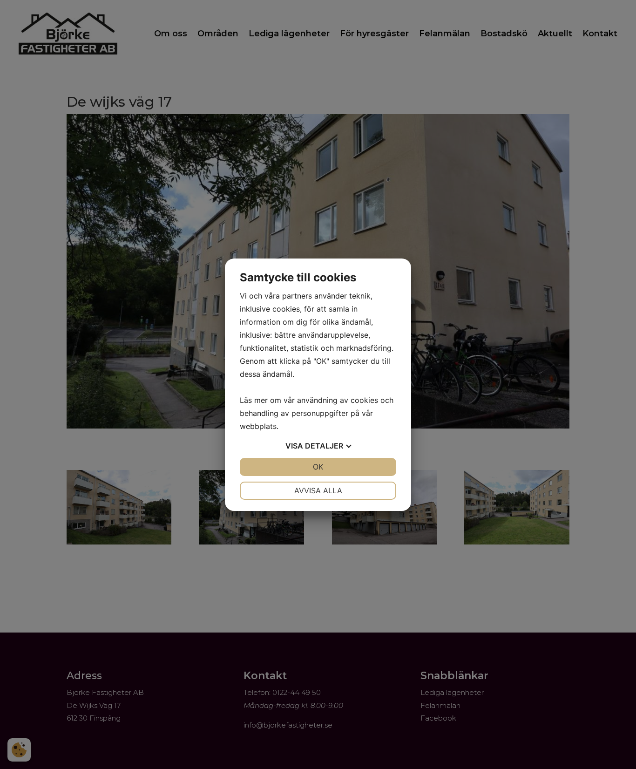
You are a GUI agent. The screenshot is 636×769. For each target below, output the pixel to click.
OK (318, 466)
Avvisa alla (318, 490)
